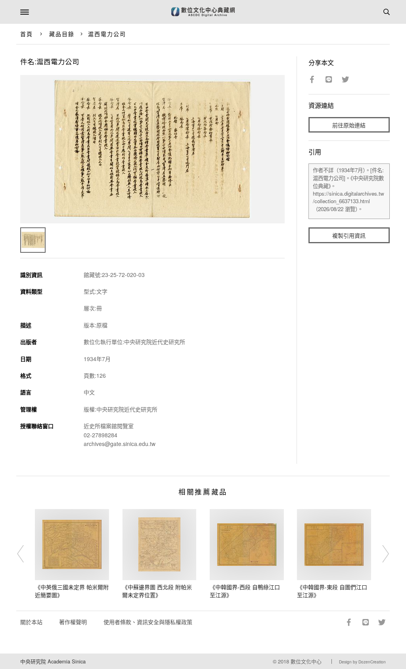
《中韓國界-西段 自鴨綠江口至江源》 (245, 591)
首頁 (26, 34)
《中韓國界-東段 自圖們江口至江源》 (332, 591)
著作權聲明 (73, 622)
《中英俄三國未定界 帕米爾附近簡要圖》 (72, 591)
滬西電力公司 (107, 34)
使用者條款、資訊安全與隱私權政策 (147, 622)
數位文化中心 (306, 661)
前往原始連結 (349, 125)
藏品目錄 (62, 34)
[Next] (380, 554)
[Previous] (25, 554)
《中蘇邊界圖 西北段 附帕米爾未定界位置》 (157, 591)
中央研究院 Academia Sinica (53, 661)
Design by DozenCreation (362, 662)
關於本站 (31, 622)
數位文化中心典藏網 (203, 12)
